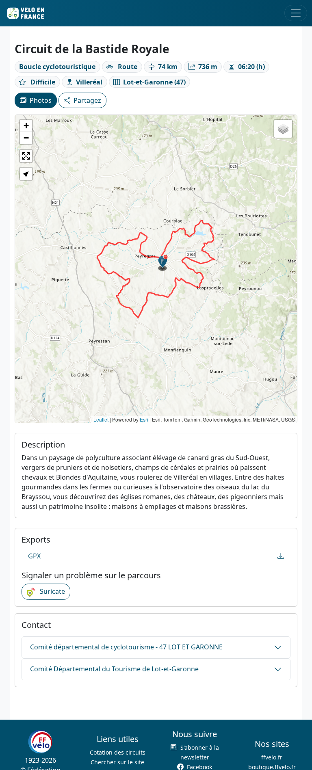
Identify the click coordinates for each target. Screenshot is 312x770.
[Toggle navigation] (295, 13)
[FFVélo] (40, 741)
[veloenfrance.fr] (25, 13)
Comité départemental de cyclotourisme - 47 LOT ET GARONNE (126, 646)
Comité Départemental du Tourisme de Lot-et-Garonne (114, 668)
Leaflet (100, 419)
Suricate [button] (51, 591)
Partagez (87, 100)
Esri (144, 419)
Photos (41, 100)
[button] (163, 263)
